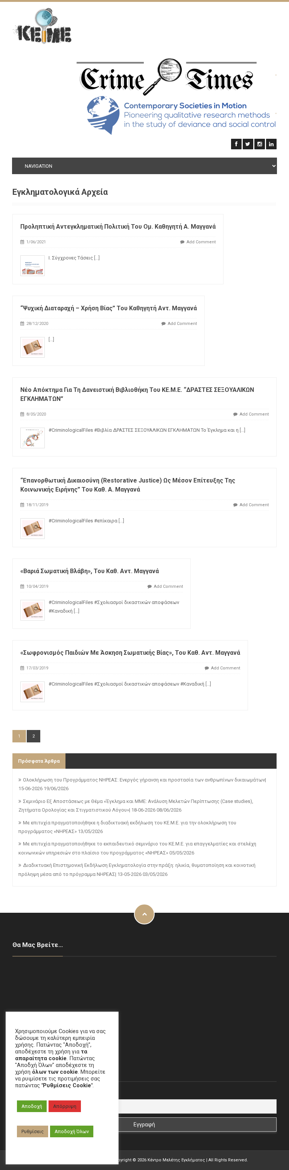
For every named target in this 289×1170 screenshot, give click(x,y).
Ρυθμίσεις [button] (32, 1131)
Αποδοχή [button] (31, 1106)
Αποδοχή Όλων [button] (72, 1131)
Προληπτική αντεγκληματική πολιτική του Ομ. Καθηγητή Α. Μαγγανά (118, 226)
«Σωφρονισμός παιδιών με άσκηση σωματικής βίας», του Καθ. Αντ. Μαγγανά (130, 652)
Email (19, 1093)
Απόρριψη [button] (64, 1106)
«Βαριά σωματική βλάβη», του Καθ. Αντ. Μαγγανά (89, 571)
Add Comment (201, 242)
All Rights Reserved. (228, 1160)
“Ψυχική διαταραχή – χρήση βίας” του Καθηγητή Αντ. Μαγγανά (108, 308)
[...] (97, 258)
